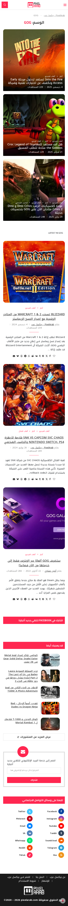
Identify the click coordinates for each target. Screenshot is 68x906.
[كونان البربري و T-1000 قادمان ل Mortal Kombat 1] (50, 724)
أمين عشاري (50, 571)
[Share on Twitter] (47, 356)
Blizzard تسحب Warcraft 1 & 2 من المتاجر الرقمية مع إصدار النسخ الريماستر (34, 317)
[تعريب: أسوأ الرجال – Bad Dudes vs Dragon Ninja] (50, 708)
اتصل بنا (40, 877)
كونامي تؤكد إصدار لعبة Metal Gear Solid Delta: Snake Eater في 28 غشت (20, 659)
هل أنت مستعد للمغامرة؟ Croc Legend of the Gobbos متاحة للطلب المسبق (34, 146)
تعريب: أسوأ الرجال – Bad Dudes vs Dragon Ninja (24, 705)
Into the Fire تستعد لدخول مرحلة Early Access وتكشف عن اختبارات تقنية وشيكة (35, 81)
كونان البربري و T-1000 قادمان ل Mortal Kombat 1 (21, 721)
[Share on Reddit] (32, 356)
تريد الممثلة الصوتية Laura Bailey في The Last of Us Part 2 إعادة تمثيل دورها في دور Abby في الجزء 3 (22, 676)
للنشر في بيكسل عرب (18, 877)
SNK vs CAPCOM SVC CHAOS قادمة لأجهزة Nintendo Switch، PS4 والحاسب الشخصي (34, 440)
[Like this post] (54, 356)
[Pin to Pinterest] (43, 356)
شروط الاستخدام (27, 881)
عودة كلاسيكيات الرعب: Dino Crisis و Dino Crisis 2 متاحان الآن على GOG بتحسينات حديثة (35, 209)
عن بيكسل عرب (57, 877)
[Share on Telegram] (25, 356)
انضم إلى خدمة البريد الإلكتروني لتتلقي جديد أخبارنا (31, 762)
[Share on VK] (36, 356)
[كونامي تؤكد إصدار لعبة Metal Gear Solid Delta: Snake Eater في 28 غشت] (50, 660)
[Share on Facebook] (50, 356)
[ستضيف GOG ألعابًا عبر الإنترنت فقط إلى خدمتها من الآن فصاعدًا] (34, 518)
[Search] (5, 5)
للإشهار (45, 881)
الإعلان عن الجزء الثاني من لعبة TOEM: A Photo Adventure (21, 689)
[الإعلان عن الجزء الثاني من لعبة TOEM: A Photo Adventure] (50, 692)
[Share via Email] (14, 356)
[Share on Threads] (21, 356)
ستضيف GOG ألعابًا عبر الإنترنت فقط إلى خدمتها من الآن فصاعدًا (34, 563)
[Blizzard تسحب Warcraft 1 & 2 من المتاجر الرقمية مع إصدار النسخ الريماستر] (34, 272)
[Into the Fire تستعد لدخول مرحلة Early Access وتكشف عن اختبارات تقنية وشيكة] (34, 60)
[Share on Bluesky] (18, 356)
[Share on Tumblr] (39, 356)
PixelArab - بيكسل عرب (54, 15)
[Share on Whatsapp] (29, 356)
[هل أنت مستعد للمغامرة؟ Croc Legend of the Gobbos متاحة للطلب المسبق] (34, 125)
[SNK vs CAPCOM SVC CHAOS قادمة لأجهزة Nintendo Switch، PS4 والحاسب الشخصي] (34, 395)
